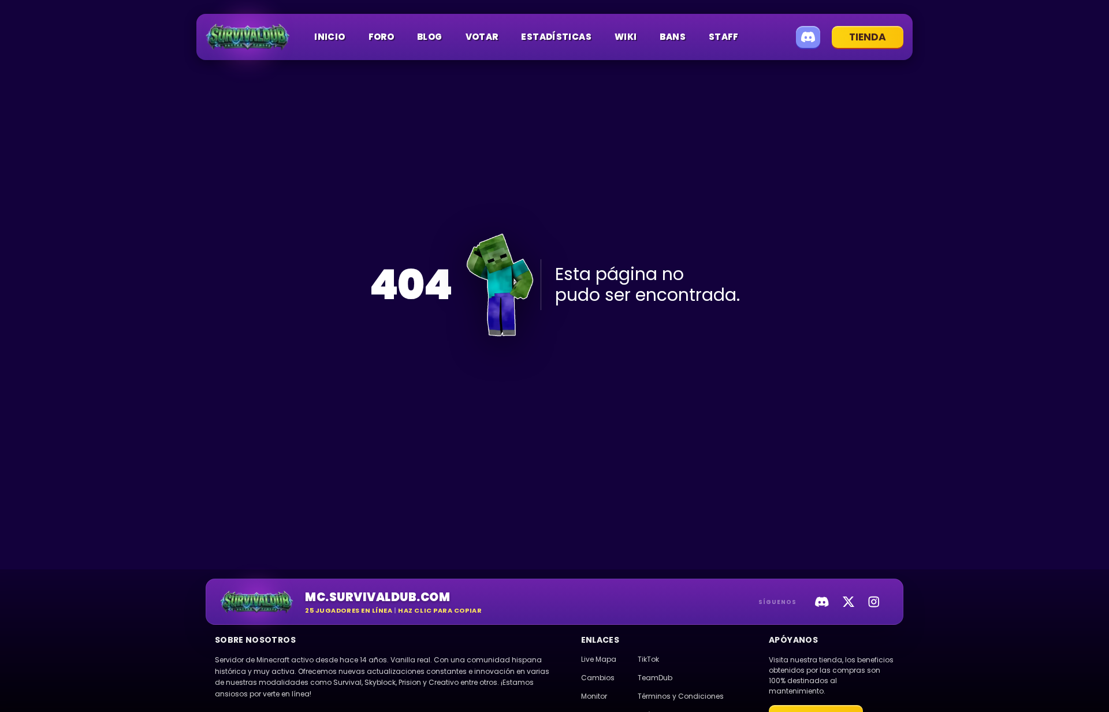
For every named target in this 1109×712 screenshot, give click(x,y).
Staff (724, 37)
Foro (382, 37)
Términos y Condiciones (681, 696)
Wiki (626, 37)
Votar (482, 37)
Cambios (598, 678)
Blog (429, 37)
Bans (673, 37)
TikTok (648, 659)
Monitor (594, 696)
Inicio (329, 37)
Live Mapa (598, 659)
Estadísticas (556, 37)
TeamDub (655, 678)
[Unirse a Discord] (808, 37)
